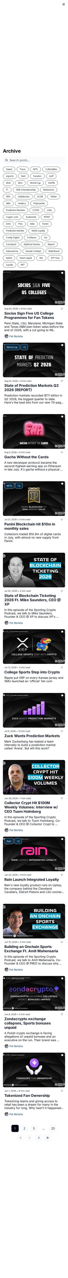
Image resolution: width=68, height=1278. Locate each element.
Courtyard (11, 244)
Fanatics (37, 176)
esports (10, 176)
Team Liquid (26, 257)
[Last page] (47, 1137)
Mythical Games (32, 244)
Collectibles (51, 169)
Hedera (22, 203)
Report (51, 244)
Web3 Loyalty (38, 230)
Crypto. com (12, 217)
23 (53, 1128)
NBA (8, 203)
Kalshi (9, 257)
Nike (32, 223)
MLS (20, 182)
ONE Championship (26, 189)
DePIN (51, 182)
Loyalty (9, 264)
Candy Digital (12, 237)
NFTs (35, 169)
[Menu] (63, 4)
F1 (7, 189)
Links (49, 210)
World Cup (35, 182)
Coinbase (31, 237)
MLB (8, 182)
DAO (8, 223)
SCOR (40, 196)
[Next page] (38, 1137)
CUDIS (36, 210)
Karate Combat (33, 251)
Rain (23, 176)
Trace (22, 169)
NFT (23, 264)
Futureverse (12, 251)
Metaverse (48, 189)
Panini (45, 223)
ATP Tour (55, 257)
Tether (53, 196)
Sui (45, 237)
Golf (51, 176)
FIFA (8, 196)
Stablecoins (24, 196)
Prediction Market (15, 230)
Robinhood (54, 251)
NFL (41, 257)
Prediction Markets (15, 210)
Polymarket (39, 203)
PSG (20, 223)
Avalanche (31, 217)
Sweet (9, 169)
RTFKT (47, 217)
